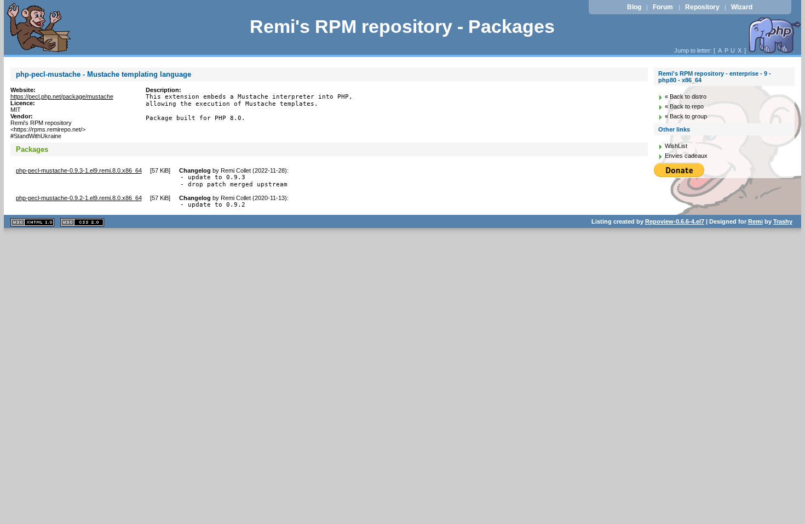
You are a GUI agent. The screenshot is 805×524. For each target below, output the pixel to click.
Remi (755, 221)
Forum (663, 7)
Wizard (741, 7)
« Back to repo (684, 106)
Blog (634, 7)
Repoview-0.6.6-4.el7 (674, 221)
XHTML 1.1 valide (32, 222)
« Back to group (686, 116)
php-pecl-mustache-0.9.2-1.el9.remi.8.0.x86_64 (79, 198)
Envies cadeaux (686, 155)
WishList (676, 146)
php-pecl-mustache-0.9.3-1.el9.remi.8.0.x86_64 (79, 170)
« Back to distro (685, 96)
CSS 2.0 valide (82, 222)
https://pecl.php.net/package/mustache (61, 96)
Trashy (782, 221)
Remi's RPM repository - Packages (402, 26)
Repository (702, 7)
